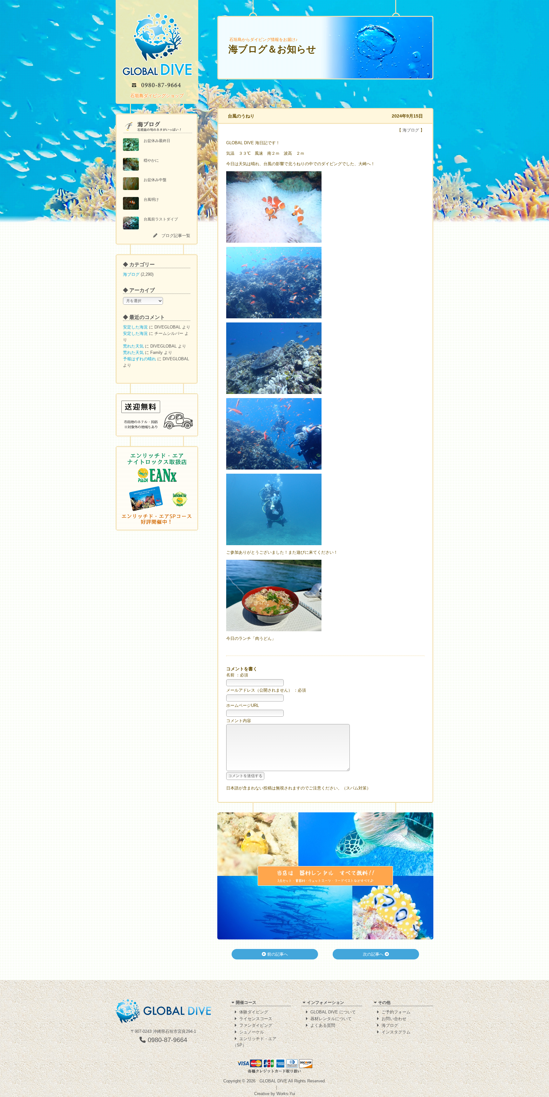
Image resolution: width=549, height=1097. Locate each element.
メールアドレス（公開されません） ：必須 (266, 690)
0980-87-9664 (166, 1039)
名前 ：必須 (237, 675)
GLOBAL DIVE (273, 1081)
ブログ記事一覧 (175, 235)
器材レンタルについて (331, 1018)
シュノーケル (251, 1032)
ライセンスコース (255, 1018)
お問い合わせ (394, 1018)
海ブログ (131, 274)
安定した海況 (135, 327)
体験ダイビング (253, 1012)
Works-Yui (285, 1093)
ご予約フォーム (396, 1012)
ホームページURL (242, 705)
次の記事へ (374, 954)
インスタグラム (396, 1032)
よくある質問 (322, 1025)
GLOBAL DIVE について (333, 1012)
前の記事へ (277, 954)
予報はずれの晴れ (139, 358)
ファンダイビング (255, 1025)
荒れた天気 (133, 346)
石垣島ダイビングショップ (157, 95)
